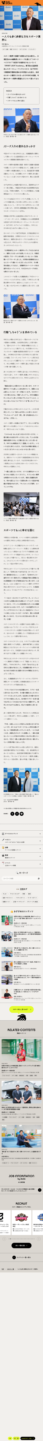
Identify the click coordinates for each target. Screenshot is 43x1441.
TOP (3, 1269)
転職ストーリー (6, 901)
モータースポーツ (32, 897)
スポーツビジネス (23, 49)
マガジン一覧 (10, 1269)
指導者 (31, 1075)
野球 (24, 893)
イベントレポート (31, 49)
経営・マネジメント (14, 49)
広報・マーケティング (18, 901)
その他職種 (4, 1117)
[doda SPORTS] (7, 2)
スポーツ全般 (5, 49)
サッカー (5, 893)
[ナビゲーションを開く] (16, 1438)
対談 (27, 1075)
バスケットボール (20, 897)
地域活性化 (21, 1075)
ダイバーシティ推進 (32, 901)
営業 (29, 893)
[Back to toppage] (10, 1438)
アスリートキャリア (15, 893)
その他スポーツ (5, 1162)
